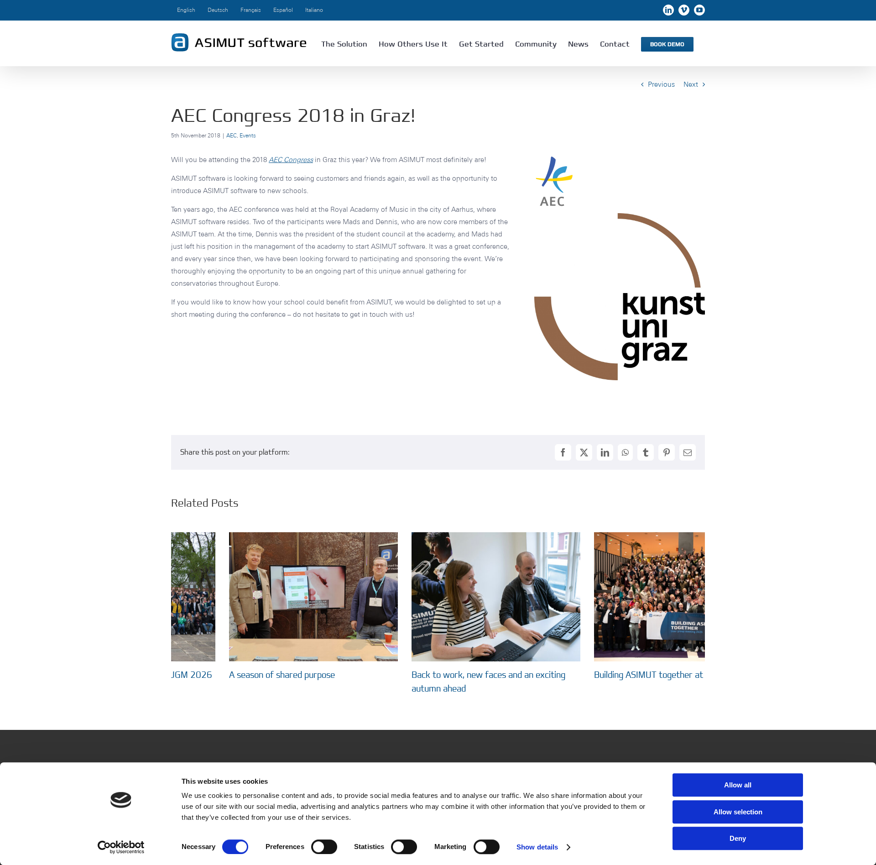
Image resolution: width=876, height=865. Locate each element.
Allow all (737, 785)
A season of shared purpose (224, 674)
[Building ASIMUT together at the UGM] (620, 536)
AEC (231, 135)
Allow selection (738, 812)
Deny (738, 838)
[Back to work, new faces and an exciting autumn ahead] (438, 536)
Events (248, 135)
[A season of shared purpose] (255, 536)
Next (690, 84)
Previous (661, 84)
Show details (537, 847)
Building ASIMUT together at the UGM (609, 674)
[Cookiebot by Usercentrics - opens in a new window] (121, 847)
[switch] (324, 846)
